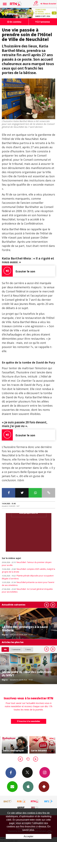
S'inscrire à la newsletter (28, 721)
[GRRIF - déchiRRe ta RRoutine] (21, 807)
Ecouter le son (25, 271)
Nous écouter (49, 3)
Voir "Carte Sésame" (36, 745)
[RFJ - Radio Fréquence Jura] (48, 801)
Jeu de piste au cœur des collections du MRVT (27, 673)
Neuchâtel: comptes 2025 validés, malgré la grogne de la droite (28, 570)
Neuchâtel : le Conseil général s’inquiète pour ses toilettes (27, 590)
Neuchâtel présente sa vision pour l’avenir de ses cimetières (28, 584)
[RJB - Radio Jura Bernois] (21, 801)
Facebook (10, 772)
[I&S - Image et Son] (34, 807)
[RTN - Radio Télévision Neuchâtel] (34, 801)
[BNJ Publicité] (7, 801)
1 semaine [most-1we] (16, 649)
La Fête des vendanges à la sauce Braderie (25, 628)
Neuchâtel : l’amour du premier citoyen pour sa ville (27, 564)
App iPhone (28, 786)
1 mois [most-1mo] (28, 649)
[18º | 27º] (36, 0)
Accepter (28, 836)
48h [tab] (5, 649)
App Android (44, 786)
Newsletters (12, 786)
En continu (15, 21)
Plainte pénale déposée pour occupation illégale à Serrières (28, 577)
